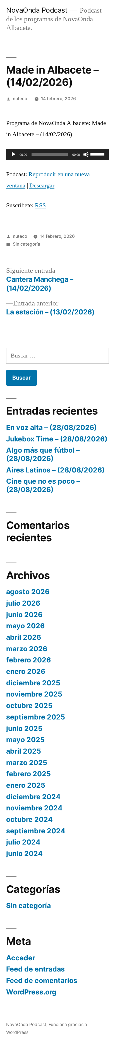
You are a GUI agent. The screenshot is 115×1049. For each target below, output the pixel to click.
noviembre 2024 (34, 808)
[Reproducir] (13, 154)
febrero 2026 (28, 660)
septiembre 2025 (35, 717)
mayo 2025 (25, 739)
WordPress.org (31, 992)
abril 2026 (23, 637)
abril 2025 (23, 751)
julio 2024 (23, 842)
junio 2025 (24, 728)
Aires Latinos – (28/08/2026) (55, 470)
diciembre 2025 (33, 683)
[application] (57, 154)
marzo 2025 (26, 762)
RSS (40, 205)
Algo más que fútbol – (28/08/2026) (43, 454)
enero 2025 (25, 785)
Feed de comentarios (41, 980)
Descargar (41, 185)
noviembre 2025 (34, 694)
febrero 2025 (28, 774)
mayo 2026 (25, 626)
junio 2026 (24, 614)
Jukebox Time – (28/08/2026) (56, 439)
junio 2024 (24, 853)
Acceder (20, 958)
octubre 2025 (29, 705)
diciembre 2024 (33, 796)
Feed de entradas (35, 969)
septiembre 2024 (35, 831)
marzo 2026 (26, 649)
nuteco (20, 98)
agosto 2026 (27, 591)
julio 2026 (23, 603)
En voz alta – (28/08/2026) (51, 427)
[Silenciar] (86, 154)
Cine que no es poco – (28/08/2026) (43, 485)
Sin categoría (26, 244)
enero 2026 (25, 671)
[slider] (98, 154)
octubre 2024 (29, 819)
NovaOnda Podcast (36, 10)
